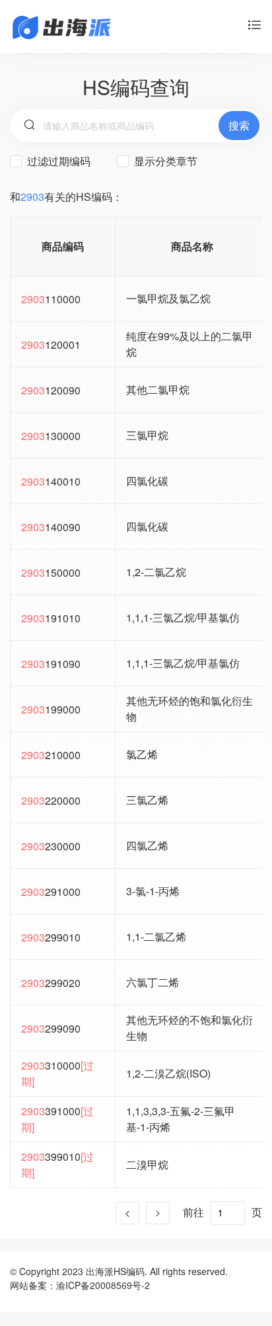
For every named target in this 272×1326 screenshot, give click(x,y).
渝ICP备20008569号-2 (103, 1285)
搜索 (239, 125)
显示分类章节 (164, 160)
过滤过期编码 (57, 160)
